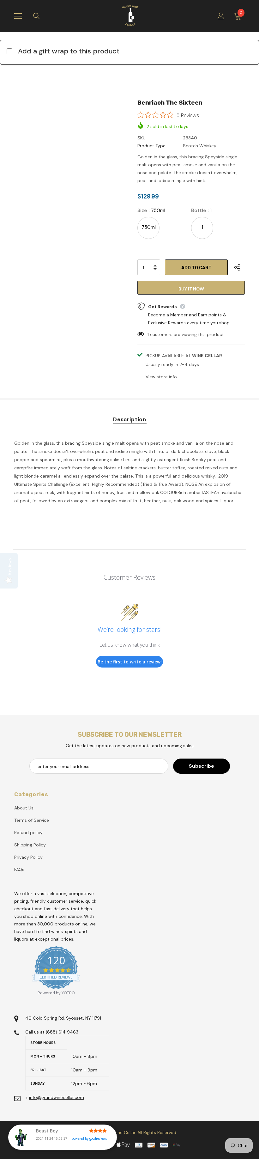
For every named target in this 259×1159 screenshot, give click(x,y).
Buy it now (191, 289)
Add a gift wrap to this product (68, 51)
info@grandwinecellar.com (56, 1097)
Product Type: (151, 146)
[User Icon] (221, 16)
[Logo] (130, 15)
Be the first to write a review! (130, 662)
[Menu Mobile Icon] (18, 16)
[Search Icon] (42, 16)
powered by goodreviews (89, 1138)
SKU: (142, 138)
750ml (149, 227)
